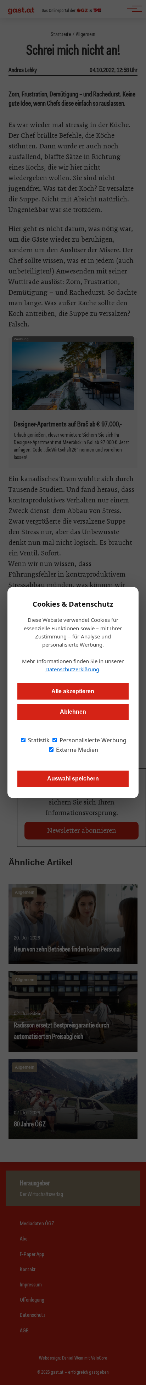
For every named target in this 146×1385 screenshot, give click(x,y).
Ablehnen (73, 712)
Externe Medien (76, 750)
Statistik (38, 740)
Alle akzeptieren (72, 691)
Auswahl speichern (73, 779)
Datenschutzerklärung (72, 669)
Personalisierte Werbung (92, 740)
